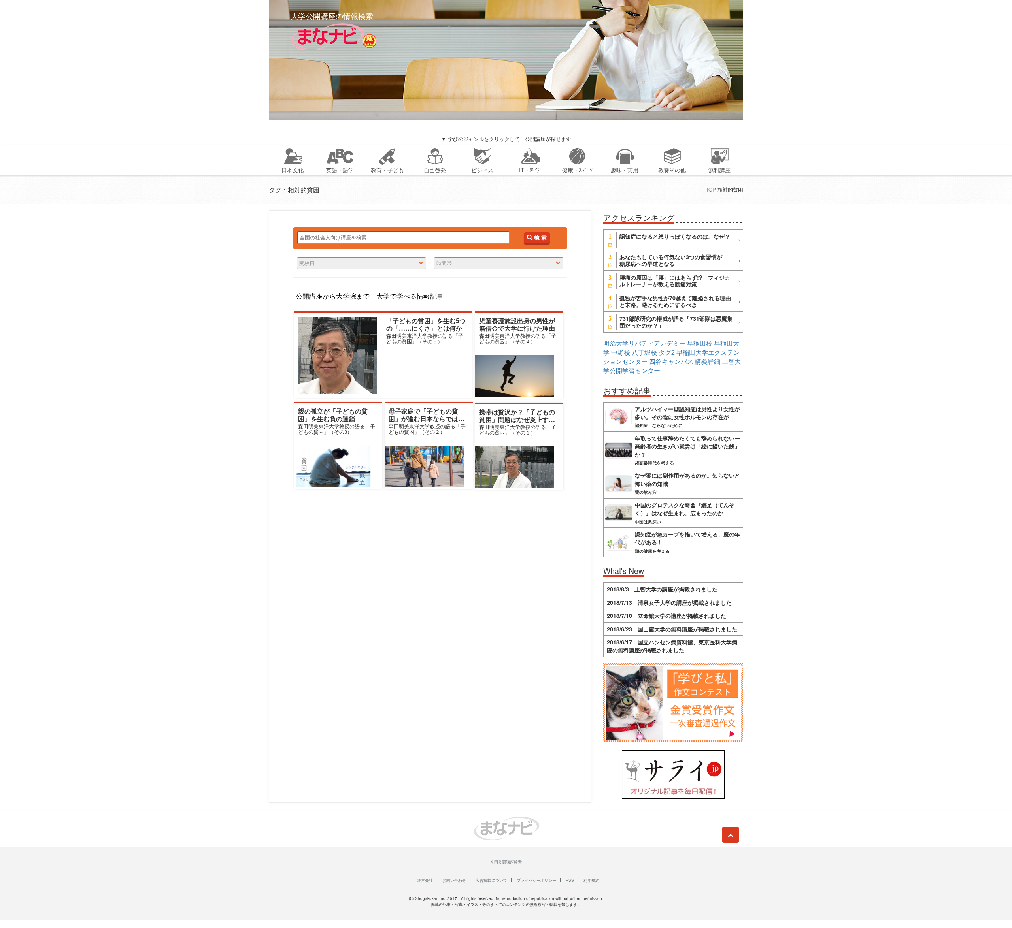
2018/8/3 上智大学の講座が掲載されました (662, 589)
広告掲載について (491, 880)
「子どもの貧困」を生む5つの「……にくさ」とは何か (426, 324)
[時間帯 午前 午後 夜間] (498, 263)
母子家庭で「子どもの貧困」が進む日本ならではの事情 (426, 419)
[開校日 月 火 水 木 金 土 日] (361, 263)
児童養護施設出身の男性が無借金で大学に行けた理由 (517, 324)
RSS (570, 880)
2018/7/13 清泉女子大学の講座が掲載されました (669, 602)
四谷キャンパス (671, 361)
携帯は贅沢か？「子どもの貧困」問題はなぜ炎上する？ (517, 419)
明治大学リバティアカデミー (644, 343)
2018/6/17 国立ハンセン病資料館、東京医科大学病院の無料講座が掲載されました (672, 646)
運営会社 (425, 880)
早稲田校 (699, 343)
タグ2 (667, 352)
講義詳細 (707, 361)
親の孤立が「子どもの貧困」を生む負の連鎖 (333, 415)
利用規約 (591, 880)
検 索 (539, 238)
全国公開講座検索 (506, 862)
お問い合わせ (454, 880)
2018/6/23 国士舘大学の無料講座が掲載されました (672, 629)
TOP (711, 189)
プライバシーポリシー (536, 880)
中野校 (620, 352)
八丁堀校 (644, 352)
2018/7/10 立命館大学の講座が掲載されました (666, 615)
